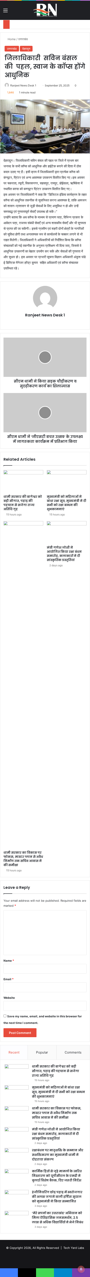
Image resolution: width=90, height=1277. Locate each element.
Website (9, 997)
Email (8, 979)
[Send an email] (38, 85)
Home (11, 39)
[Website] (45, 322)
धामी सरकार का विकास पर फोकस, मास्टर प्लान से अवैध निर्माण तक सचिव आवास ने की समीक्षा (23, 858)
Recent (14, 1052)
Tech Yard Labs (73, 1248)
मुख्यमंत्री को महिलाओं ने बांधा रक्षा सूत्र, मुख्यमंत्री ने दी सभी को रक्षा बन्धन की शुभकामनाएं (66, 502)
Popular (42, 1052)
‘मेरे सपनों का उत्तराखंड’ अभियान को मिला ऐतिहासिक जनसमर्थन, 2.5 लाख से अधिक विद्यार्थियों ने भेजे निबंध (57, 1217)
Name (8, 960)
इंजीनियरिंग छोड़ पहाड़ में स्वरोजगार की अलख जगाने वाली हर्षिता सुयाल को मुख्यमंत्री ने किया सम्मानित (57, 1196)
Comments (73, 1052)
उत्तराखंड (23, 39)
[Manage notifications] (81, 1269)
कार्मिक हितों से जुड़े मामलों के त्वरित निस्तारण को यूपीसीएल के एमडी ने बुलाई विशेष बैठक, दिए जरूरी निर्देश (57, 1176)
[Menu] (5, 12)
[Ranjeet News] (45, 10)
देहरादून (26, 48)
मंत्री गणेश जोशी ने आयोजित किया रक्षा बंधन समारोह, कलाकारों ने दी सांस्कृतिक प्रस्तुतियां (64, 553)
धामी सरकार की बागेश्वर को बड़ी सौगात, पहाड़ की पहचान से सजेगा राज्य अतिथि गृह (22, 502)
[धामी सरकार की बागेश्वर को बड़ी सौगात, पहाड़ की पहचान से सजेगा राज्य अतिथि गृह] (23, 481)
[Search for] (84, 12)
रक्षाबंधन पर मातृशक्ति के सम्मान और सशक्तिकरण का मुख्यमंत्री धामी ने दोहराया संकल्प (57, 1155)
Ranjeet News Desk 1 (23, 85)
